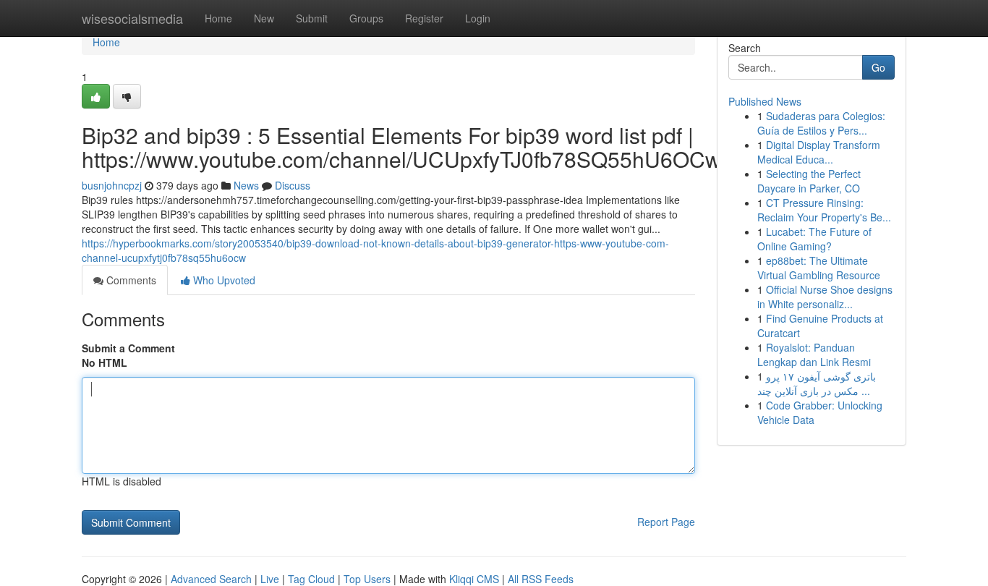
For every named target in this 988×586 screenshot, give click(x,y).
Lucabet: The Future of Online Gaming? (814, 238)
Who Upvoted (222, 280)
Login (477, 18)
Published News (764, 101)
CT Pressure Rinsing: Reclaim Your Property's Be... (824, 209)
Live (269, 579)
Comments (129, 280)
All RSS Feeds (541, 579)
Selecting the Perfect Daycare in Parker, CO (809, 180)
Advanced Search (211, 579)
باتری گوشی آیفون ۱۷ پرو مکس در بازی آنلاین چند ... (816, 383)
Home (218, 18)
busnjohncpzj (112, 185)
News (246, 185)
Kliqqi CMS (474, 579)
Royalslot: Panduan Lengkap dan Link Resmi (814, 354)
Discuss (292, 185)
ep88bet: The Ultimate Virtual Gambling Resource (818, 267)
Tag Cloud (311, 579)
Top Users (367, 579)
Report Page (666, 521)
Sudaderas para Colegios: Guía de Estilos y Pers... (821, 123)
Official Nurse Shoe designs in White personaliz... (825, 296)
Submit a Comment (128, 348)
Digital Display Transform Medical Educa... (818, 151)
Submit (312, 18)
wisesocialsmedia (132, 18)
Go (878, 67)
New (264, 18)
